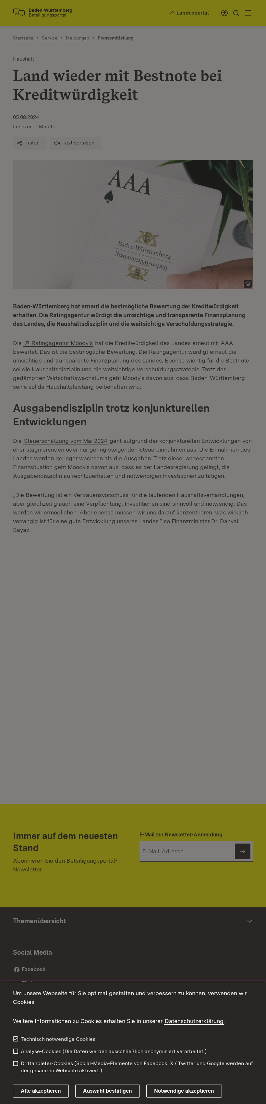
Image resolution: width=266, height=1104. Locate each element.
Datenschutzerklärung (194, 1021)
